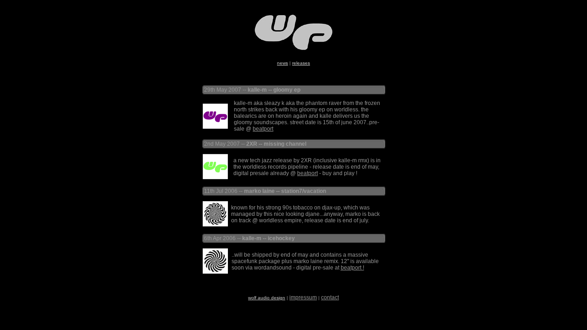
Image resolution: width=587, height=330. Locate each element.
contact (330, 297)
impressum (303, 297)
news (282, 63)
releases (301, 63)
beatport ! (352, 267)
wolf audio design (266, 297)
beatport (263, 129)
